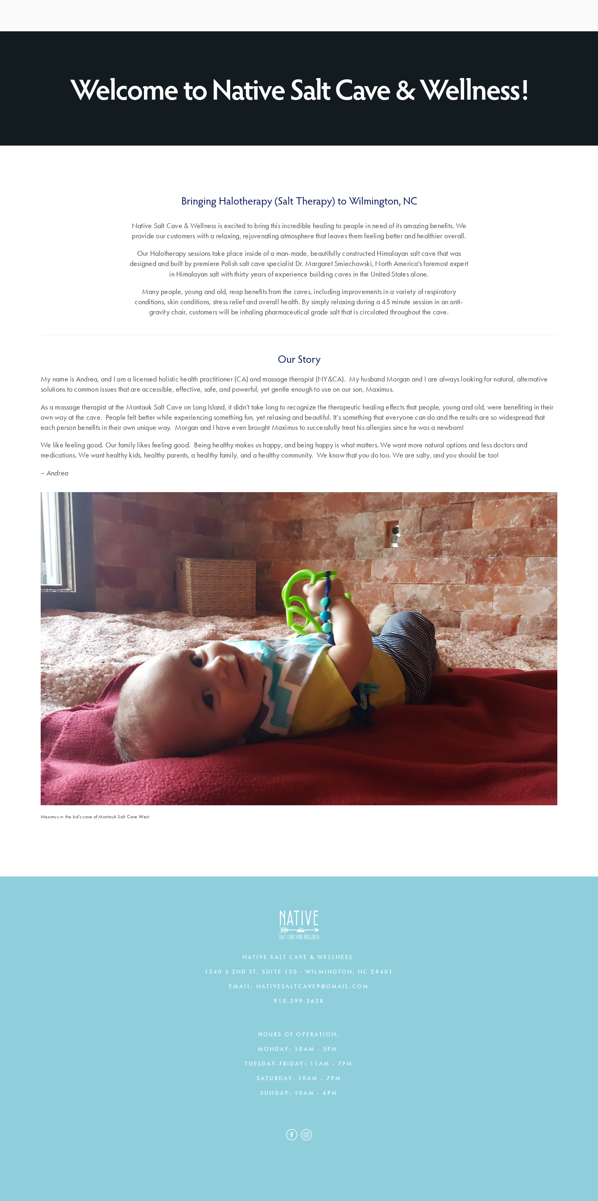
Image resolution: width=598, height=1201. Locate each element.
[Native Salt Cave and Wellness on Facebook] (291, 1134)
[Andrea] (306, 1134)
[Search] (110, 16)
